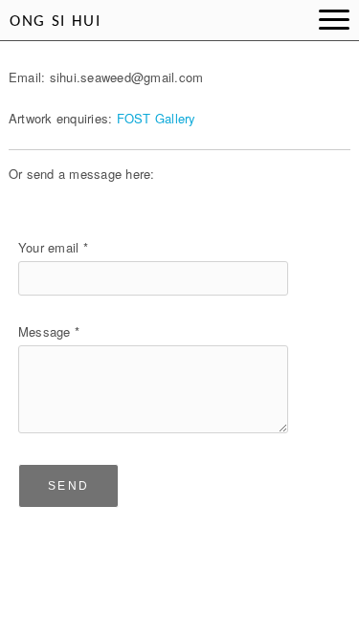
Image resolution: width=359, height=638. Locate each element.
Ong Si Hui (55, 21)
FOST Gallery (156, 118)
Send (69, 486)
